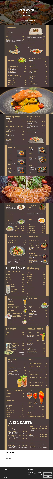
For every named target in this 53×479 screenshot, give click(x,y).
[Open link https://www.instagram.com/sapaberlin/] (6, 477)
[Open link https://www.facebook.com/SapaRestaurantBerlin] (4, 477)
